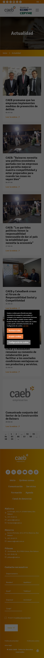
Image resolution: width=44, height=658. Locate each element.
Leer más (25, 326)
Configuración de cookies (19, 342)
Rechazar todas (15, 331)
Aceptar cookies (15, 336)
